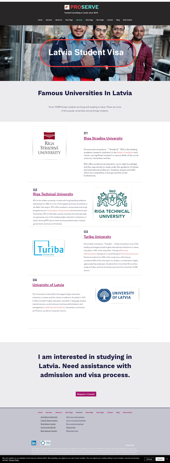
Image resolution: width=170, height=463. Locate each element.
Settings (149, 459)
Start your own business (75, 417)
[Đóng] (167, 459)
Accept (160, 459)
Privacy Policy (14, 460)
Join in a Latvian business (76, 420)
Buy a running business (74, 424)
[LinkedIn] (34, 443)
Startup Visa (70, 427)
